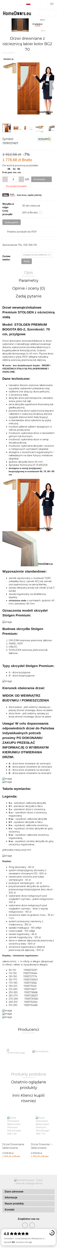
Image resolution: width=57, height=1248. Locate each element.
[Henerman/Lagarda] (15, 1052)
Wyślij (26, 261)
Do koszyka (40, 179)
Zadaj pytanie (11, 222)
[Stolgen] (44, 139)
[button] (28, 1191)
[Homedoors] (41, 1052)
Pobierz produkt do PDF (22, 231)
